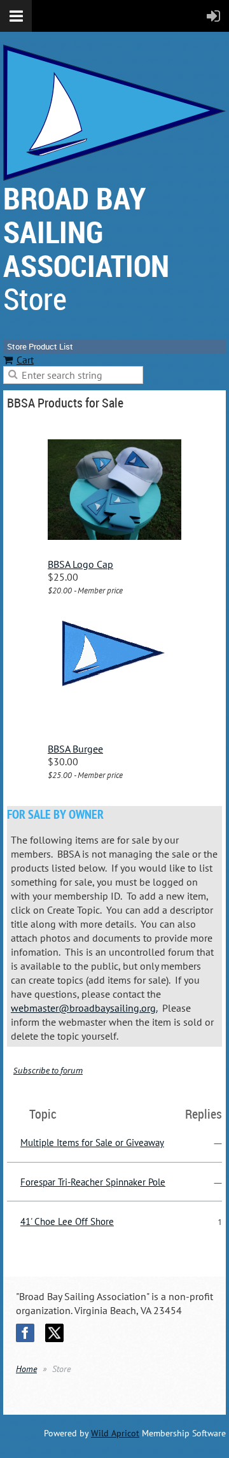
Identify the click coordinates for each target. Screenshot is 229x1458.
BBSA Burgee (75, 748)
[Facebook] (25, 1333)
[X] (54, 1333)
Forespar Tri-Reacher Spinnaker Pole (92, 1182)
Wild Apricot (115, 1433)
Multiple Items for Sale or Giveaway (92, 1142)
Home (26, 1369)
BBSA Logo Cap (80, 564)
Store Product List (40, 346)
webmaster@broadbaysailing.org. (84, 1007)
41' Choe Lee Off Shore (67, 1221)
